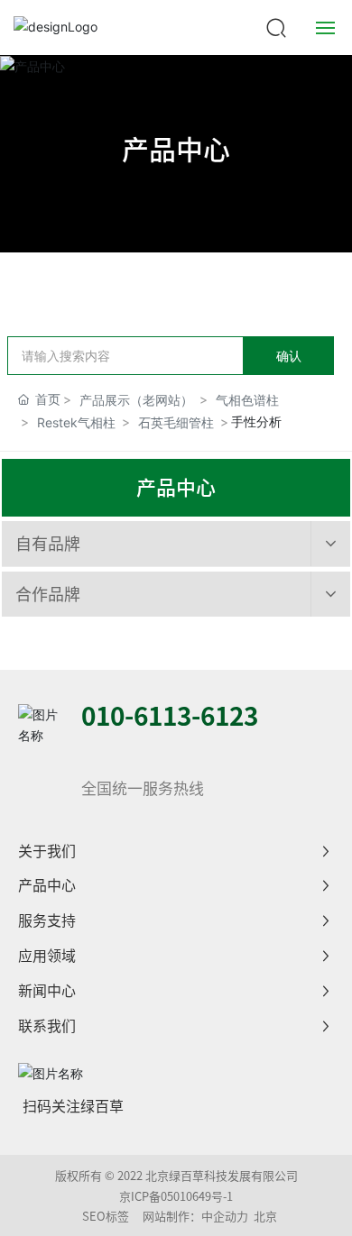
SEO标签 (105, 1216)
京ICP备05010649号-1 (176, 1197)
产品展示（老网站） (136, 399)
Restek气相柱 (76, 422)
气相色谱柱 (247, 399)
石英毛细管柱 (176, 422)
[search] (276, 25)
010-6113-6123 (169, 715)
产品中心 (176, 149)
